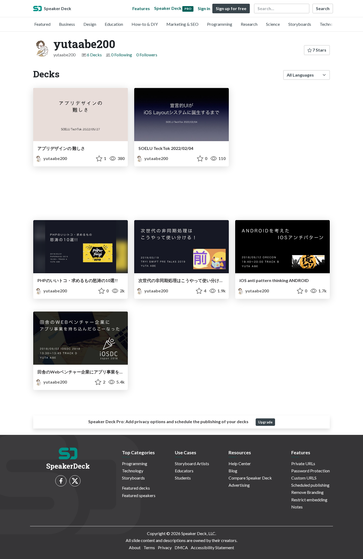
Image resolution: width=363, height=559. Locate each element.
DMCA (181, 547)
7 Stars (319, 49)
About (135, 547)
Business (67, 24)
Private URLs (303, 463)
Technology (330, 24)
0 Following (121, 54)
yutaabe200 (55, 158)
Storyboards (299, 24)
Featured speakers (138, 495)
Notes (297, 506)
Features (141, 8)
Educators (184, 470)
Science (273, 24)
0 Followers (146, 54)
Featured (42, 24)
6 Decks (94, 54)
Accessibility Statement (212, 547)
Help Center (240, 463)
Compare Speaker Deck (250, 477)
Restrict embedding (309, 499)
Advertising (239, 484)
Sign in (204, 8)
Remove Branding (307, 492)
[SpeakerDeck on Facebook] (60, 480)
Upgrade (265, 422)
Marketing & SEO (182, 24)
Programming (219, 24)
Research (249, 24)
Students (183, 477)
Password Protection (310, 470)
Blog (233, 470)
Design (89, 24)
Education (114, 24)
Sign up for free (231, 8)
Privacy (165, 547)
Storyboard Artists (192, 463)
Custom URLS (303, 477)
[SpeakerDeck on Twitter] (75, 480)
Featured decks (136, 487)
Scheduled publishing (310, 484)
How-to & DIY (145, 24)
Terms (149, 547)
